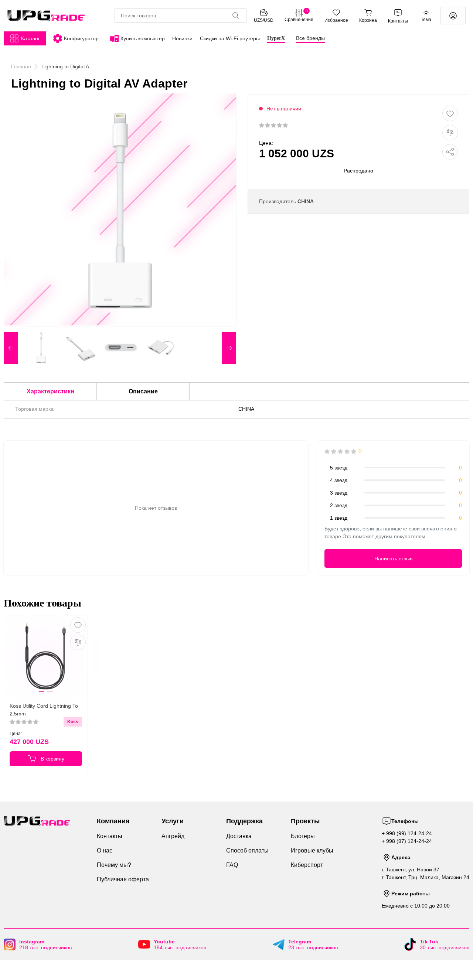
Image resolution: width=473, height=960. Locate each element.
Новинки (182, 38)
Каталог (30, 38)
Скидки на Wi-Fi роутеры (230, 38)
